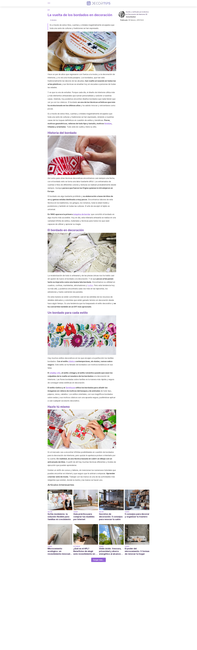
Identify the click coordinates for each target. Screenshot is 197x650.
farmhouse (70, 388)
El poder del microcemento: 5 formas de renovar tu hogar (137, 551)
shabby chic (55, 373)
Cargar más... (98, 560)
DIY (49, 10)
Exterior (76, 546)
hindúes (108, 123)
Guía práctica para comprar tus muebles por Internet (83, 517)
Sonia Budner (131, 17)
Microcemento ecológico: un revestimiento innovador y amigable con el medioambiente (60, 551)
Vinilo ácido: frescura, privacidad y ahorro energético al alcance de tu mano (110, 551)
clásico (71, 361)
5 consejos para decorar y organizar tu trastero (137, 515)
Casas (75, 512)
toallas (90, 285)
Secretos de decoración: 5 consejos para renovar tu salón (111, 517)
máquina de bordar (81, 214)
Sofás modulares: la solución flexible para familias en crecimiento (59, 517)
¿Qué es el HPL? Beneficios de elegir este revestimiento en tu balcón (85, 551)
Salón (50, 512)
